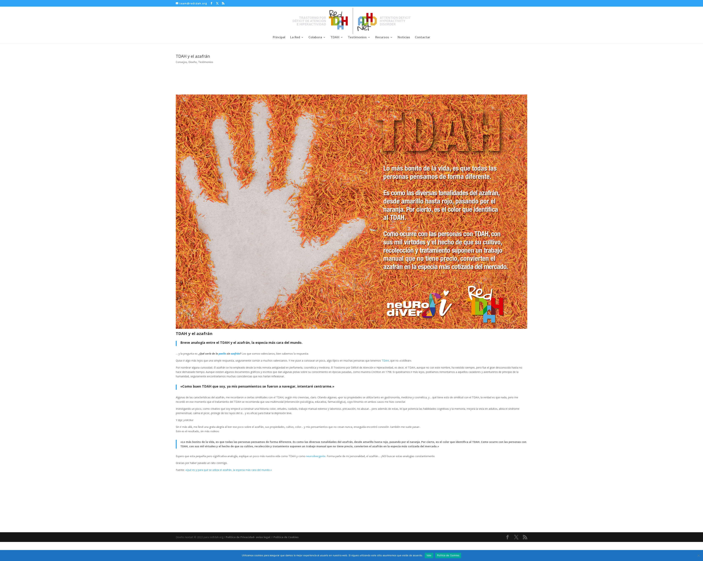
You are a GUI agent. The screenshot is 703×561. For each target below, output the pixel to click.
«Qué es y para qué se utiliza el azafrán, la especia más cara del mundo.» (228, 470)
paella (222, 353)
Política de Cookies (286, 537)
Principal (279, 37)
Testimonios (357, 37)
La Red (295, 37)
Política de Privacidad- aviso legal (248, 537)
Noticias (403, 37)
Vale (429, 555)
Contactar (422, 37)
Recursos (382, 37)
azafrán (235, 353)
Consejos (181, 62)
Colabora (315, 37)
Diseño (192, 62)
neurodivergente (316, 456)
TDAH (334, 37)
